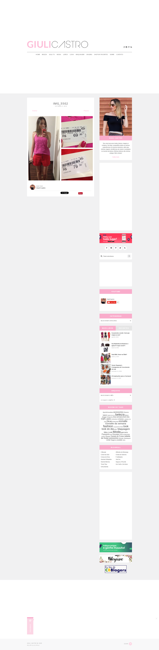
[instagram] (126, 47)
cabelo (108, 419)
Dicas (109, 421)
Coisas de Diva (105, 457)
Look (72, 54)
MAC (115, 429)
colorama (114, 419)
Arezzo (126, 412)
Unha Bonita (104, 466)
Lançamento (116, 426)
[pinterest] (128, 47)
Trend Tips (104, 464)
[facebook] (124, 47)
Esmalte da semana (115, 423)
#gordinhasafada (108, 412)
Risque (108, 436)
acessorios (118, 412)
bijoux (127, 415)
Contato (119, 54)
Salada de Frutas (117, 436)
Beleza (44, 54)
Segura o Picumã (121, 462)
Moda (59, 54)
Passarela (105, 434)
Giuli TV (52, 54)
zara (124, 440)
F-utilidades (119, 457)
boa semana (118, 417)
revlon (103, 436)
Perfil (121, 434)
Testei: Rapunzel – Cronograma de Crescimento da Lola (120, 367)
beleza (119, 414)
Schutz (121, 438)
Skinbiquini (127, 438)
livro (121, 427)
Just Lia (118, 459)
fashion (108, 426)
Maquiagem (80, 54)
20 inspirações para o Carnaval (121, 376)
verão (108, 440)
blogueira (110, 417)
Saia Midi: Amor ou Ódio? (119, 354)
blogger (104, 417)
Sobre (112, 54)
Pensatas (115, 434)
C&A (103, 419)
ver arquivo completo (107, 400)
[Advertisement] (79, 17)
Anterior (34, 111)
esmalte (123, 421)
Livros (65, 54)
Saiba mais (115, 157)
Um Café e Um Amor (122, 464)
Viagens (89, 54)
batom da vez (111, 415)
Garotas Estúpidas (106, 459)
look (125, 426)
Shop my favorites (101, 54)
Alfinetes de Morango (122, 452)
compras (120, 419)
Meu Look (108, 432)
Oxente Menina (105, 462)
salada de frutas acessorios (115, 437)
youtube (119, 440)
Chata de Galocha (121, 454)
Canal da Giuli (105, 454)
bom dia (126, 417)
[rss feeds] (131, 47)
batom (105, 415)
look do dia (108, 429)
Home (38, 54)
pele (111, 434)
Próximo (86, 111)
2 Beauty (103, 452)
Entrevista (115, 421)
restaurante (126, 434)
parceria (124, 432)
